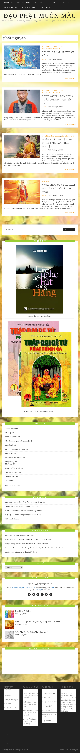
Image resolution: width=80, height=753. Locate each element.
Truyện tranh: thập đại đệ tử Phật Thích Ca (39, 411)
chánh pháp (16, 587)
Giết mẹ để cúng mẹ (12, 519)
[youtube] (50, 594)
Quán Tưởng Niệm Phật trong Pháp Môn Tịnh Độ (37, 621)
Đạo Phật (46, 181)
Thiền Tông (9, 476)
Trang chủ (8, 2)
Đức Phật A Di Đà (23, 611)
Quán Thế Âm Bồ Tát (12, 468)
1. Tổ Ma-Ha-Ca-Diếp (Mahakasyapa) (31, 632)
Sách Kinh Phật (23, 2)
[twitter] (33, 594)
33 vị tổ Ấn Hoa (10, 7)
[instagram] (42, 594)
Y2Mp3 (7, 544)
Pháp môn (53, 2)
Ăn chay (8, 432)
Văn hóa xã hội (67, 136)
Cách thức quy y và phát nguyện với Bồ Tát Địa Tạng (58, 188)
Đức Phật (8, 453)
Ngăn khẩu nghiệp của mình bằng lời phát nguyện (57, 143)
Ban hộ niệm (45, 7)
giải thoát (24, 587)
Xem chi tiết (70, 79)
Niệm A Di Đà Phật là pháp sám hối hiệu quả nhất (23, 510)
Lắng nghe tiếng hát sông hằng (39, 316)
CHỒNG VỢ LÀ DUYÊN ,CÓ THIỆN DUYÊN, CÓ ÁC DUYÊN (25, 502)
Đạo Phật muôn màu (40, 15)
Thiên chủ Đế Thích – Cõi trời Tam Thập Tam (21, 506)
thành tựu (31, 587)
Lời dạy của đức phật (51, 49)
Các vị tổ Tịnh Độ (28, 7)
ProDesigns (74, 750)
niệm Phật (38, 590)
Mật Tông (8, 464)
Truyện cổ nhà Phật (11, 708)
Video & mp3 (39, 2)
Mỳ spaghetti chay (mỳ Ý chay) (26, 552)
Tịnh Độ (8, 480)
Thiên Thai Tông (11, 472)
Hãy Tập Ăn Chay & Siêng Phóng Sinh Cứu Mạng (23, 515)
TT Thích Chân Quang (51, 136)
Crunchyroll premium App (15, 548)
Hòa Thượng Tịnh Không (52, 46)
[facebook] (29, 594)
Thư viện (65, 2)
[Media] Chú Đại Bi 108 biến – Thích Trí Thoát (35, 539)
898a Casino (9, 539)
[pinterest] (46, 594)
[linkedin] (37, 594)
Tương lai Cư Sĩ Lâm (27, 535)
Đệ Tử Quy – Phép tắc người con (16, 449)
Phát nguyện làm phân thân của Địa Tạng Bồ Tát (57, 100)
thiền (52, 587)
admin (45, 59)
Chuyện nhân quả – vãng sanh (16, 441)
